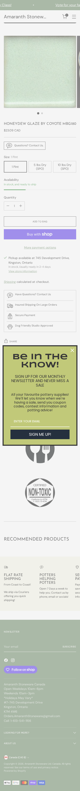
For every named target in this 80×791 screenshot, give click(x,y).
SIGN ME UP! (40, 434)
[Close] (72, 350)
